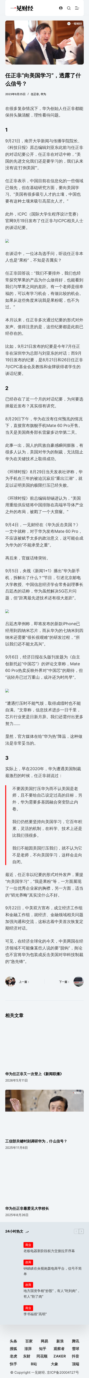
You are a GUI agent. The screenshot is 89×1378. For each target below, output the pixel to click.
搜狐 (13, 1348)
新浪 (60, 1341)
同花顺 (42, 1356)
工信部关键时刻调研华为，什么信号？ (36, 1141)
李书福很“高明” (35, 1314)
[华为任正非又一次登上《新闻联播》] (44, 1044)
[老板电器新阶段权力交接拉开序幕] (12, 1248)
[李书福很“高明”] (12, 1311)
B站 (34, 1364)
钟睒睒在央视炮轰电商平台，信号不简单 (53, 1271)
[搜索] (69, 8)
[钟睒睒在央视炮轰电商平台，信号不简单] (12, 1268)
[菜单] (77, 8)
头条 (13, 1341)
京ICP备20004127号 (63, 1372)
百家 (29, 1341)
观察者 (59, 1348)
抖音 (75, 1356)
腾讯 (75, 1341)
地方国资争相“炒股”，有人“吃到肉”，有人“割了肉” (52, 1294)
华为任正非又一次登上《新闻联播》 (34, 1073)
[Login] (61, 8)
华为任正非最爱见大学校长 (27, 1208)
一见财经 (38, 1372)
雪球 (75, 1348)
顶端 (75, 1364)
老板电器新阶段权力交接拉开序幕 (49, 1251)
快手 (13, 1364)
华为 (43, 94)
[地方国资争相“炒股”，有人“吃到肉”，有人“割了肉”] (12, 1290)
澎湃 (28, 1348)
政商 (28, 1262)
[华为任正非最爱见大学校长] (44, 1179)
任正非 (35, 94)
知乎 (42, 1348)
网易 (44, 1341)
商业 (28, 1245)
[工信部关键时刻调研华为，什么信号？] (44, 1112)
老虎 (13, 1356)
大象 (54, 1364)
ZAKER (59, 1356)
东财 (26, 1356)
